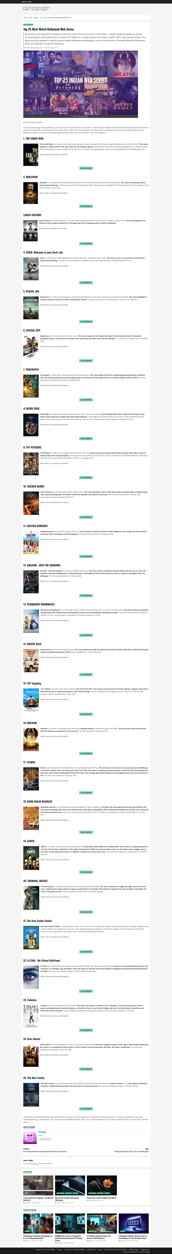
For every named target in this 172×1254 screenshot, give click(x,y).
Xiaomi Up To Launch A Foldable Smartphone (101, 1198)
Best (25, 24)
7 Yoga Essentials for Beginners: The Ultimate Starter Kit (38, 1199)
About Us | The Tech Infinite (45, 1250)
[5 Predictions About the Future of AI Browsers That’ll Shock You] (102, 1223)
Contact (59, 1250)
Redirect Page (133, 1250)
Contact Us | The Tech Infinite (74, 1250)
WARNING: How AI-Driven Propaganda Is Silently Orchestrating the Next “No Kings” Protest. (69, 1238)
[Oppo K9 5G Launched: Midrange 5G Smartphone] (70, 1185)
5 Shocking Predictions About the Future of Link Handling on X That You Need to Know (133, 1237)
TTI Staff (27, 48)
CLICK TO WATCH (86, 168)
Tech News (68, 1193)
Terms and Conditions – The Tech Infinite (136, 1252)
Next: (131, 1150)
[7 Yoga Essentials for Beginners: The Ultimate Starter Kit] (38, 1185)
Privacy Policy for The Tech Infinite (115, 1250)
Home (100, 1250)
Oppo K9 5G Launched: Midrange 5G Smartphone (67, 1199)
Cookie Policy (91, 1250)
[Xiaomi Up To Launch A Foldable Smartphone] (102, 1185)
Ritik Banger (28, 1202)
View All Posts (45, 1139)
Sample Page (144, 1250)
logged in (35, 1163)
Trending (30, 24)
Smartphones (60, 1193)
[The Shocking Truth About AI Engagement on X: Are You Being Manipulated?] (38, 1223)
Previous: (44, 1150)
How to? (27, 1231)
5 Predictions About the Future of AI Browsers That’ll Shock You (99, 1237)
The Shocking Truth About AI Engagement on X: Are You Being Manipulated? (37, 1237)
